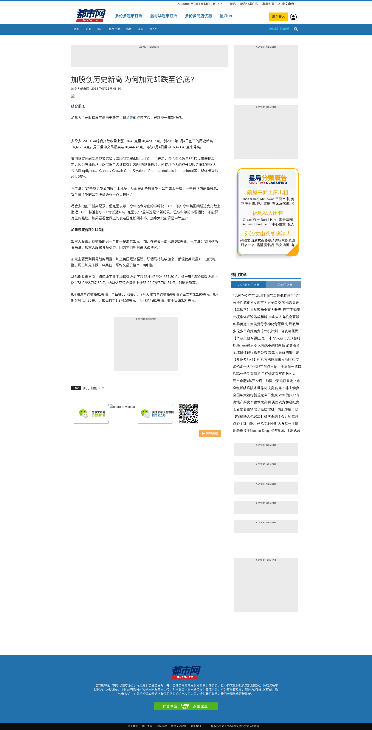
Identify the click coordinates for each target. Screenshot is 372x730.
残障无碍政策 (178, 726)
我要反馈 (211, 433)
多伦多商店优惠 (198, 15)
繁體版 (284, 29)
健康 (140, 29)
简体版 (273, 29)
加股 (94, 388)
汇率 (102, 388)
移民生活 (114, 29)
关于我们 (133, 726)
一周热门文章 (283, 285)
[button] (296, 29)
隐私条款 (162, 726)
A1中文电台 (286, 4)
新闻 (88, 29)
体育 (129, 29)
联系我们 (196, 726)
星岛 (233, 4)
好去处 (153, 29)
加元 (129, 118)
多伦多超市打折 (128, 15)
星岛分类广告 (249, 4)
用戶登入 (278, 16)
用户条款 (147, 726)
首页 (77, 29)
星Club (226, 15)
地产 (100, 29)
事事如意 (268, 4)
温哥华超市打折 (163, 15)
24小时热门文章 (248, 285)
